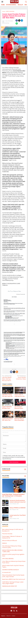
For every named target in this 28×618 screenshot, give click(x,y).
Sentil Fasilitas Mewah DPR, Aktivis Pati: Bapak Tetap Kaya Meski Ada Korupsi (7, 419)
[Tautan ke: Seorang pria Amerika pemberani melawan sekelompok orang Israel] (5, 503)
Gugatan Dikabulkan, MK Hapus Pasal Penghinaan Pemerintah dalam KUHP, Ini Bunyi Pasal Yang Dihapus (7, 407)
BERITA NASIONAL (5, 23)
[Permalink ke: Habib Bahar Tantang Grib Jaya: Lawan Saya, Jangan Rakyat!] (7, 390)
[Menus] (2, 2)
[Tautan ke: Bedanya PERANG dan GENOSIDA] (5, 510)
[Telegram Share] (22, 20)
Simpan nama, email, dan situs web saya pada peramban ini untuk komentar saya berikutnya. (13, 457)
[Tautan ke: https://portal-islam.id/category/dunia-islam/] (25, 469)
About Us (8, 615)
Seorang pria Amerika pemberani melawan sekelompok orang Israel (17, 501)
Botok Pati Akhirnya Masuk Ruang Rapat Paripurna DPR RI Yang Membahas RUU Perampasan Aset (20, 419)
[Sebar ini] (17, 20)
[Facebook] (11, 372)
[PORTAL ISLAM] (14, 1)
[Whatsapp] (17, 23)
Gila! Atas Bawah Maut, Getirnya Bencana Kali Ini (6, 378)
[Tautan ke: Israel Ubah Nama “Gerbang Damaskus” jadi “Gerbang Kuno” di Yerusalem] (14, 486)
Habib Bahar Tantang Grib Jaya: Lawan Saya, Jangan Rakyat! (7, 395)
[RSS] (17, 372)
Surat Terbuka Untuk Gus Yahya (21, 377)
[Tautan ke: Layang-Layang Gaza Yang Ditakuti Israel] (5, 517)
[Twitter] (14, 372)
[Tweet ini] (19, 20)
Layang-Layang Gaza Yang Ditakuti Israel (18, 516)
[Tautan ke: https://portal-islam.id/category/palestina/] (25, 476)
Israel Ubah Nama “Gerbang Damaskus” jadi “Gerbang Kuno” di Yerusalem (13, 495)
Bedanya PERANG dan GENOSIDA (17, 507)
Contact (13, 615)
